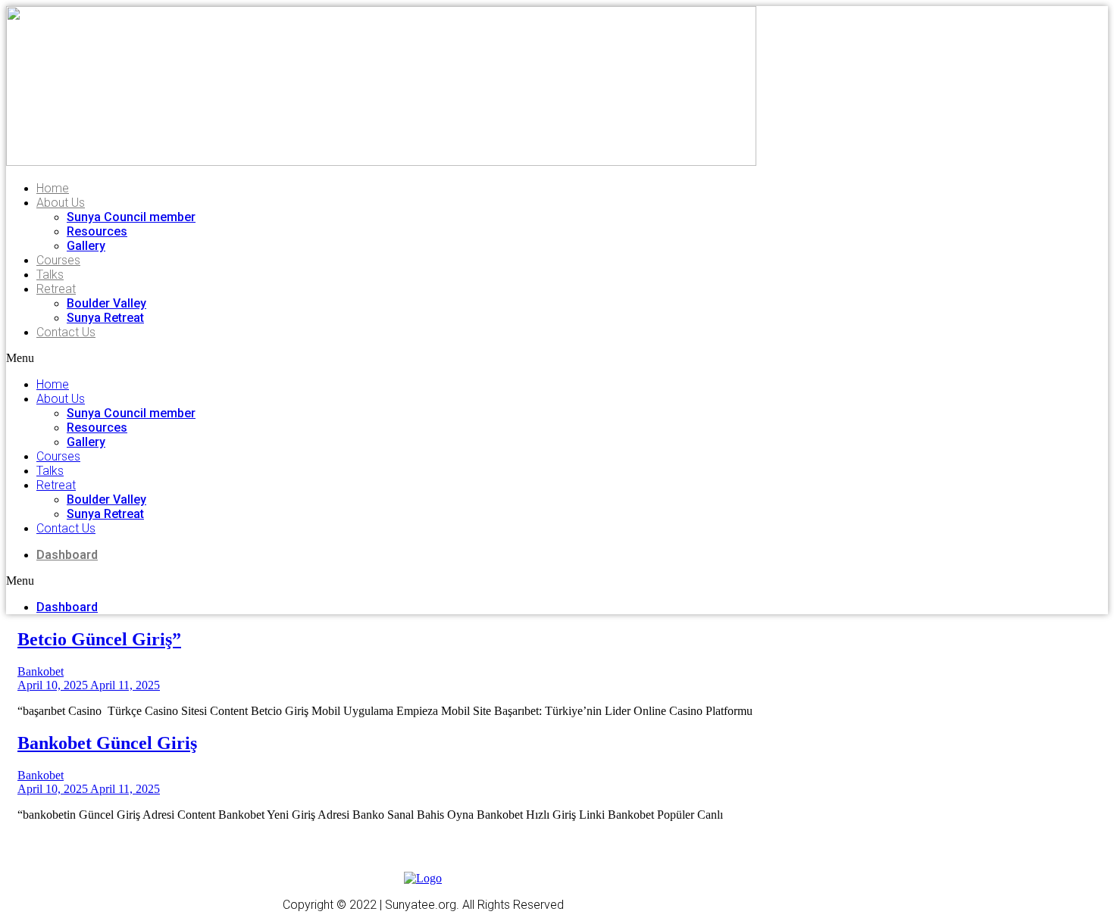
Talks (50, 274)
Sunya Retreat (105, 318)
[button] (260, 358)
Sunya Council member (131, 217)
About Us (60, 202)
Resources (97, 231)
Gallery (86, 246)
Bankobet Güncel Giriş (107, 743)
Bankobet (40, 671)
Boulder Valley (106, 303)
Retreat (56, 289)
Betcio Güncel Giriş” (99, 639)
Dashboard (67, 555)
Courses (58, 260)
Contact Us (65, 332)
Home (52, 188)
